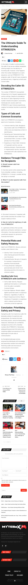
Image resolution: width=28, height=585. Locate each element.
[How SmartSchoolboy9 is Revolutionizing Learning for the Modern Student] (4, 207)
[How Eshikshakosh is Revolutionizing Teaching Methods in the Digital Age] (4, 199)
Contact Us (17, 571)
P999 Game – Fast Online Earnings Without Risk (12, 507)
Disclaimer (20, 575)
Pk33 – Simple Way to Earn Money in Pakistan (12, 501)
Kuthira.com (20, 579)
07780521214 (7, 351)
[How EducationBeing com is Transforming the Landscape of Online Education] (20, 425)
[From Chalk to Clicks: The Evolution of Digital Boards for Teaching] (4, 191)
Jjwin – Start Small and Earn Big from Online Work (13, 504)
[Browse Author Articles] (14, 369)
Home (9, 571)
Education (4, 39)
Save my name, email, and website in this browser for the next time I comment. (14, 481)
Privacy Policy (9, 575)
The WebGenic (20, 580)
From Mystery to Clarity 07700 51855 (7, 390)
